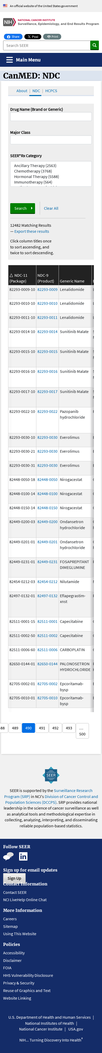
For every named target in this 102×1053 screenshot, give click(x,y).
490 (28, 727)
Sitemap (10, 926)
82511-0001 (47, 621)
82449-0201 (47, 541)
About (21, 90)
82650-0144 (47, 663)
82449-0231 (47, 561)
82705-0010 (47, 697)
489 (15, 727)
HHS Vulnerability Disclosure (28, 975)
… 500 (82, 730)
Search (20, 208)
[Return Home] (51, 22)
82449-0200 (47, 521)
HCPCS (51, 90)
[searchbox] (13, 139)
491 (42, 727)
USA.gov (75, 1029)
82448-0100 (47, 493)
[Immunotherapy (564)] (51, 182)
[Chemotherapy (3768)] (51, 171)
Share (16, 36)
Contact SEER (14, 892)
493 (69, 727)
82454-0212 (47, 581)
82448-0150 (47, 507)
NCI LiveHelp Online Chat (25, 899)
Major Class (20, 132)
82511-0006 (47, 649)
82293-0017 (47, 391)
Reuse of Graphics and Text (26, 990)
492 (55, 727)
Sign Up (14, 878)
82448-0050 (47, 479)
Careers (10, 918)
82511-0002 (47, 635)
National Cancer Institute (41, 1029)
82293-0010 (47, 303)
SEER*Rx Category (26, 155)
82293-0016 (47, 371)
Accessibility (14, 952)
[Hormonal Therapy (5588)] (51, 176)
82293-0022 (47, 411)
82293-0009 (47, 289)
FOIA (7, 967)
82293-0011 (47, 317)
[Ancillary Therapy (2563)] (51, 165)
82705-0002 (47, 683)
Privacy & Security (18, 982)
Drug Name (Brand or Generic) (36, 109)
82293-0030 (47, 437)
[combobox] (51, 139)
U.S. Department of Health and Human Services (49, 1017)
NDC (36, 90)
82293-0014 (47, 331)
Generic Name (72, 281)
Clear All (51, 208)
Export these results (31, 231)
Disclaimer (12, 960)
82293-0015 (47, 351)
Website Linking (17, 998)
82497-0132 (47, 595)
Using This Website (19, 933)
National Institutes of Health (49, 1023)
